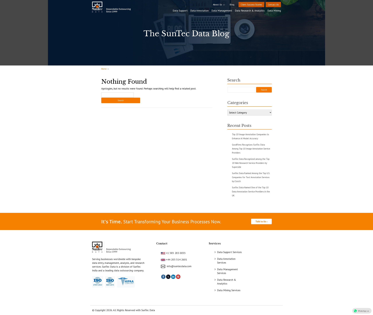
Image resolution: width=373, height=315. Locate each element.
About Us (217, 4)
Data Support (180, 10)
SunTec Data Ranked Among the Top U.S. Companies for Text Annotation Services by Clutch (251, 177)
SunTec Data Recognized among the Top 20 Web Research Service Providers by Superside (251, 163)
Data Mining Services (228, 290)
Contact (161, 243)
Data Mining (274, 10)
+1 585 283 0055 (175, 253)
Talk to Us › (261, 221)
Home (104, 69)
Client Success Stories (251, 4)
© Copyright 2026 (102, 310)
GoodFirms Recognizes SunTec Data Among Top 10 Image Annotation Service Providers (251, 148)
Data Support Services (229, 252)
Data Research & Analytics (250, 10)
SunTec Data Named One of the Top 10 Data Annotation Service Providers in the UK (251, 191)
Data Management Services (227, 271)
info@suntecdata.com (178, 266)
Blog (232, 4)
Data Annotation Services (226, 260)
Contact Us (273, 4)
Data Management (221, 10)
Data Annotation (199, 10)
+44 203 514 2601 (176, 259)
